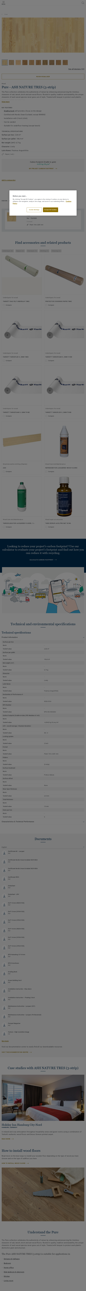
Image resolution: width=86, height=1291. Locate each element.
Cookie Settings (34, 209)
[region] (43, 203)
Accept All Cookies (50, 209)
